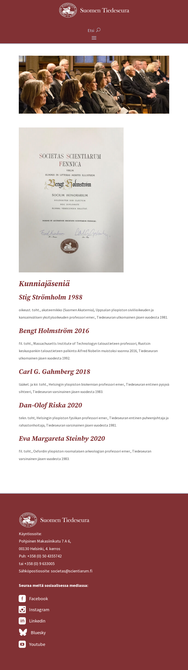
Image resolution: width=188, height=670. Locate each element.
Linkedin (37, 621)
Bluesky (38, 632)
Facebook (38, 598)
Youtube (37, 644)
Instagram (39, 609)
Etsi (91, 30)
